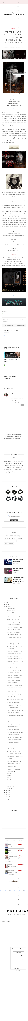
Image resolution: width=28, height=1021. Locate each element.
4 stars (6, 535)
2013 (7, 794)
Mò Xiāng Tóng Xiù (9, 861)
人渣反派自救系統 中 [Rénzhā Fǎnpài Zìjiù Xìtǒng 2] (15, 858)
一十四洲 (10, 846)
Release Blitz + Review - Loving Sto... (10, 377)
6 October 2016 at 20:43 (16, 396)
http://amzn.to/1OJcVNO (13, 250)
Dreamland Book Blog (18, 2)
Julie (12, 393)
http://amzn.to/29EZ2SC (16, 261)
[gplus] (18, 40)
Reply (22, 405)
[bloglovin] (18, 49)
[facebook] (18, 30)
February (9, 786)
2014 (7, 792)
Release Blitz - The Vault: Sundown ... (11, 360)
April (8, 782)
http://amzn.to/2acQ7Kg (18, 265)
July (8, 775)
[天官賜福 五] (6, 867)
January (9, 788)
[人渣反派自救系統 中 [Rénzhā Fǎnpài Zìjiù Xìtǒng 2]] (6, 859)
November (10, 610)
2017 (7, 604)
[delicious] (18, 68)
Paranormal (5, 321)
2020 (7, 602)
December (10, 608)
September (10, 771)
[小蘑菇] (6, 853)
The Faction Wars (11, 766)
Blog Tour (19, 538)
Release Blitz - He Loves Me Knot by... (11, 348)
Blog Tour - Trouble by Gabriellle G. (18, 560)
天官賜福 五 (11, 864)
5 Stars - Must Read (14, 535)
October (9, 612)
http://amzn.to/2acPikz (18, 257)
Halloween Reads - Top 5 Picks (15, 699)
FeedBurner (22, 79)
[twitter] (18, 35)
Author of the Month (10, 538)
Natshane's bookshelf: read (14, 840)
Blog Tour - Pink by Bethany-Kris (18, 569)
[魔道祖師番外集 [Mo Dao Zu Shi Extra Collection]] (6, 873)
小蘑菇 (9, 850)
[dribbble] (18, 54)
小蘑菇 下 (10, 844)
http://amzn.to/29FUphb (16, 263)
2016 (7, 606)
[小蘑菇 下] (6, 847)
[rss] (18, 59)
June (8, 777)
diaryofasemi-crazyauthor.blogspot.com (13, 235)
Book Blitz (8, 319)
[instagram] (18, 63)
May (8, 779)
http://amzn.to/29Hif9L (16, 259)
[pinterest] (18, 44)
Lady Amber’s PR (16, 105)
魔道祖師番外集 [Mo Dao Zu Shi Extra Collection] (13, 872)
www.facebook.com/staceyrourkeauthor (14, 241)
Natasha (7, 47)
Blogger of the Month (10, 540)
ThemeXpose (6, 923)
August (9, 773)
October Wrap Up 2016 (13, 619)
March (8, 784)
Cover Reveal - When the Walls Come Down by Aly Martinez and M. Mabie (18, 580)
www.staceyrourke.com (14, 233)
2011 (7, 799)
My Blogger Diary (9, 543)
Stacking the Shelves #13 (13, 702)
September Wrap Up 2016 (13, 769)
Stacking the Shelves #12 (13, 729)
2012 (7, 797)
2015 (7, 790)
